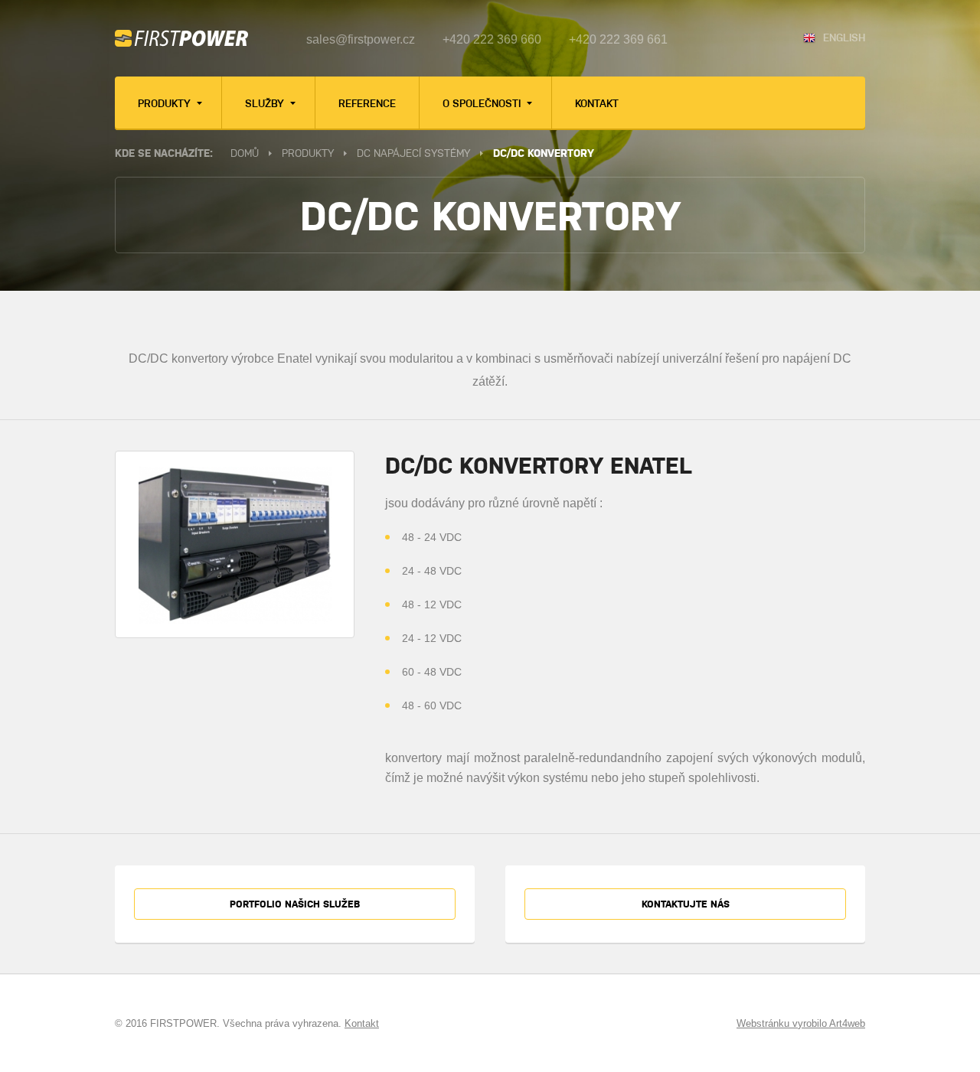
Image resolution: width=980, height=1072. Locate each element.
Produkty (166, 102)
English (844, 37)
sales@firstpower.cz (360, 39)
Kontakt (597, 102)
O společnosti (483, 102)
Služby (266, 102)
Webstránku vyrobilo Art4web (801, 1023)
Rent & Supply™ (282, 317)
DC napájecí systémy (413, 152)
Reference (367, 102)
